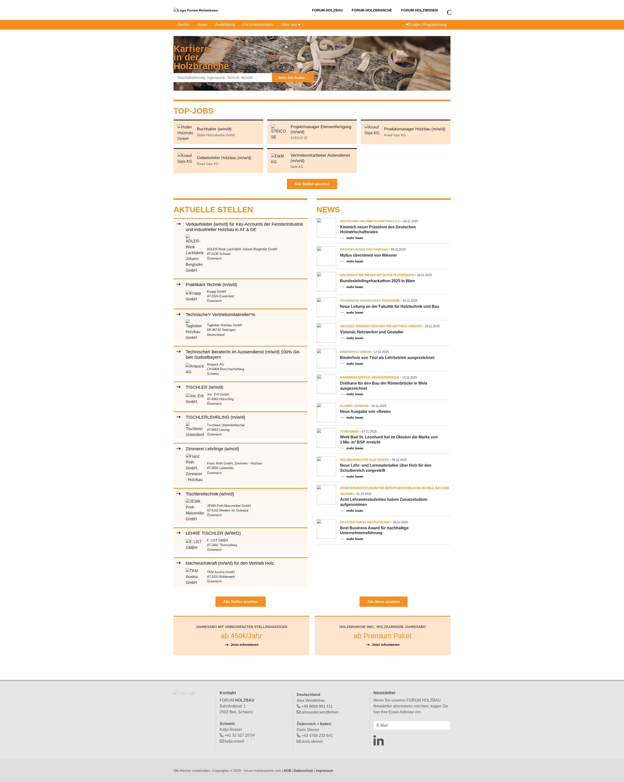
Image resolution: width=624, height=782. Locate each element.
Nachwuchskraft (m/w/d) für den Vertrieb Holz (230, 563)
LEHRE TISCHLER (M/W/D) (213, 533)
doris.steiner (312, 741)
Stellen (183, 24)
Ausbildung (225, 24)
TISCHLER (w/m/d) (204, 387)
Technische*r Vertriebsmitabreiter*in (220, 314)
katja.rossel (234, 741)
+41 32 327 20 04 (239, 735)
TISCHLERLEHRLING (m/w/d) (215, 417)
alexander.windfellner (320, 712)
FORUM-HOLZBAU (327, 10)
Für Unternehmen (258, 24)
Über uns (289, 24)
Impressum (324, 770)
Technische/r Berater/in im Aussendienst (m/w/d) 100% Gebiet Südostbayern (243, 354)
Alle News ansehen (383, 601)
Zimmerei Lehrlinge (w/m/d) (212, 448)
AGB (287, 770)
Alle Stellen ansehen (312, 184)
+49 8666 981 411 (317, 706)
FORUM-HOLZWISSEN (419, 10)
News (202, 24)
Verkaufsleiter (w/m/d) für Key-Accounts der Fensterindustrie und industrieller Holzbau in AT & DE (244, 227)
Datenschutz (303, 770)
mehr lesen (354, 238)
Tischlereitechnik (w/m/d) (210, 493)
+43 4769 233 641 (317, 736)
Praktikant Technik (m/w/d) (211, 284)
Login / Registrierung (428, 24)
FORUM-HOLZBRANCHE (372, 10)
